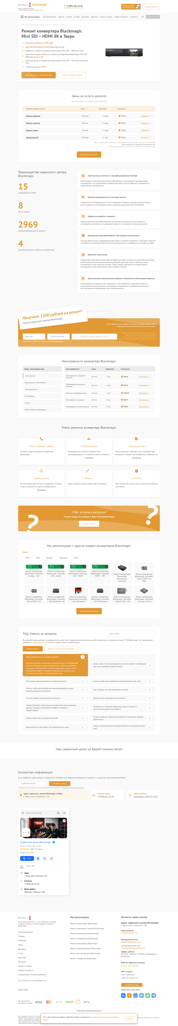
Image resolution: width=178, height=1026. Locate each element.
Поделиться (123, 995)
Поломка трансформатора (76, 393)
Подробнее (89, 458)
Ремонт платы (32, 130)
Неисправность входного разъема (75, 377)
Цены (60, 17)
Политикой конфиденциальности (73, 788)
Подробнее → (144, 377)
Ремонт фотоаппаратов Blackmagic (85, 953)
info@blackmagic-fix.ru (131, 942)
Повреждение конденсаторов (77, 407)
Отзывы (77, 17)
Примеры (22, 940)
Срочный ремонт (49, 17)
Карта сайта (23, 990)
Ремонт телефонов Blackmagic (83, 958)
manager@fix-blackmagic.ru (133, 948)
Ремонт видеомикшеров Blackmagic (85, 948)
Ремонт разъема (33, 116)
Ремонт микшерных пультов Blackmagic (87, 928)
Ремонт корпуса (33, 123)
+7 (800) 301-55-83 (74, 6)
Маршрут (29, 858)
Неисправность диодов (75, 400)
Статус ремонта (153, 17)
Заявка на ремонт (121, 17)
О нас (68, 17)
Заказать (144, 116)
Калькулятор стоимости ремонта (32, 974)
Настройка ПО (32, 137)
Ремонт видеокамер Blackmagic (83, 923)
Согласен (129, 1018)
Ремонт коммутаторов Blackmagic (84, 933)
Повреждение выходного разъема (75, 385)
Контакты (134, 17)
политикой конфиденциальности (52, 341)
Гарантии (94, 17)
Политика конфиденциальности (89, 1010)
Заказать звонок (89, 524)
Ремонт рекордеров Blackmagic (83, 943)
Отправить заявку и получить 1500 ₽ (94, 336)
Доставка (85, 17)
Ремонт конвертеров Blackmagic (84, 938)
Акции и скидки (106, 17)
